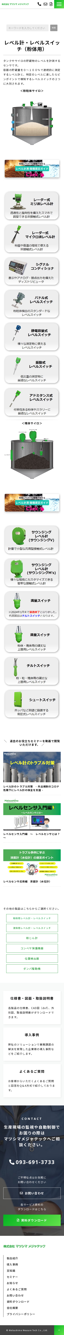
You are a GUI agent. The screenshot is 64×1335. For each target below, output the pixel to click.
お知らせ (12, 1283)
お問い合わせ (46, 4)
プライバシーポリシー (21, 1314)
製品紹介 (12, 1258)
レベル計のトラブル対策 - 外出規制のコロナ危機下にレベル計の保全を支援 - (31, 788)
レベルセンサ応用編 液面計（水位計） (27, 881)
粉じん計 (32, 938)
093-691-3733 (39, 4)
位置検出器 (32, 958)
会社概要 (12, 1308)
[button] (59, 4)
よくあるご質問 (32, 1080)
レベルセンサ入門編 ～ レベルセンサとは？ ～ (32, 835)
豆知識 (11, 1271)
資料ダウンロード (51, 4)
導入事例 (12, 1264)
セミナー (12, 1277)
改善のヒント (32, 1044)
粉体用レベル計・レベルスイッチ (32, 918)
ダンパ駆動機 (32, 969)
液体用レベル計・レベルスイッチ (32, 928)
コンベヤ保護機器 (32, 948)
